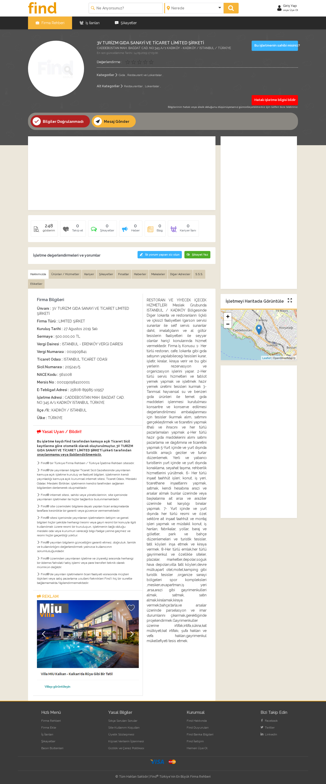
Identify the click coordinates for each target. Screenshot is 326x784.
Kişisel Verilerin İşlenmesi (126, 741)
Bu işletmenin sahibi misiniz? (276, 45)
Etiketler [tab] (36, 284)
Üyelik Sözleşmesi (121, 734)
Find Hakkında (197, 720)
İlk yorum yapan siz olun (162, 254)
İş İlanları (92, 23)
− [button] (227, 324)
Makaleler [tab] (158, 274)
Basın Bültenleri (52, 748)
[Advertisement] (121, 173)
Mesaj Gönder (116, 122)
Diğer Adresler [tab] (180, 274)
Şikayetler (128, 23)
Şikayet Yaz (200, 254)
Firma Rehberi (52, 23)
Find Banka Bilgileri (200, 734)
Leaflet (266, 358)
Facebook (271, 720)
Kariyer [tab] (89, 274)
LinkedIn (270, 734)
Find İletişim (195, 741)
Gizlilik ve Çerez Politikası (126, 748)
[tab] (102, 230)
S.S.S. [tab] (199, 274)
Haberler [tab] (140, 274)
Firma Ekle (48, 727)
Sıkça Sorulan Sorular (122, 720)
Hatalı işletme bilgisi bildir (275, 100)
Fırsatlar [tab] (123, 274)
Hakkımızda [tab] (38, 274)
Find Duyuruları (198, 727)
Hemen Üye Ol (197, 748)
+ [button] (227, 316)
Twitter (269, 727)
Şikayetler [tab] (106, 274)
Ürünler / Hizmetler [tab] (65, 274)
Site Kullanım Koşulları (124, 727)
